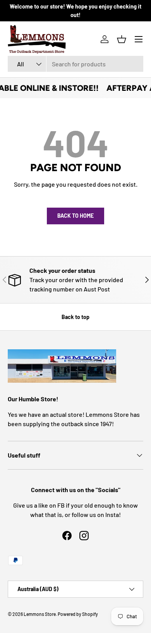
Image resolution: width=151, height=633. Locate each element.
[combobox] (75, 64)
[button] (121, 39)
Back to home (75, 215)
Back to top (75, 317)
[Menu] (138, 39)
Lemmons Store (40, 614)
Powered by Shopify (78, 614)
